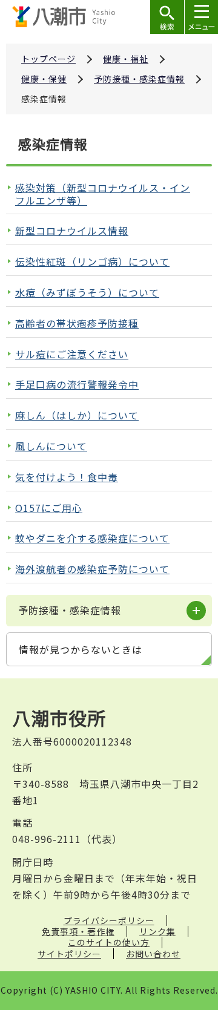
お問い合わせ (153, 953)
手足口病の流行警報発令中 (77, 384)
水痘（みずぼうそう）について (87, 292)
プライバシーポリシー (109, 920)
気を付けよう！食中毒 (66, 477)
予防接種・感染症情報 (139, 79)
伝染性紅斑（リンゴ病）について (92, 261)
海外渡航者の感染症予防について (92, 569)
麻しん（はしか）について (77, 415)
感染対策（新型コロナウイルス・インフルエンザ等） (102, 194)
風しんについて (51, 446)
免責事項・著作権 (78, 931)
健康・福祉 (125, 59)
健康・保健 (44, 79)
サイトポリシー (69, 953)
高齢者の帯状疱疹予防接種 (77, 323)
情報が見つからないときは (80, 649)
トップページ (48, 59)
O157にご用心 (48, 507)
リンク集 (157, 931)
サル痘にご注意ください (71, 354)
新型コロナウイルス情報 (71, 230)
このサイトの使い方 (109, 942)
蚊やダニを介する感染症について (92, 538)
